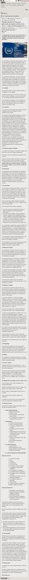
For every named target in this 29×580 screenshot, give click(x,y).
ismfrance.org (12, 18)
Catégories (23, 3)
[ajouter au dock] (24, 28)
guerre (14, 30)
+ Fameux (10, 5)
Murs (5, 13)
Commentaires (20, 5)
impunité (3, 29)
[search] (10, 0)
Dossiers (3, 5)
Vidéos (15, 5)
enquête (4, 31)
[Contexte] (21, 28)
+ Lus (6, 5)
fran (5, 92)
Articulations (14, 3)
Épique (19, 3)
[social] (17, 28)
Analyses (9, 3)
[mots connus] (23, 28)
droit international (9, 29)
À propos (3, 6)
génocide (5, 27)
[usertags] (19, 28)
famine (10, 30)
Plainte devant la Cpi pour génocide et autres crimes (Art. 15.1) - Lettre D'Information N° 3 (14, 24)
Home (2, 3)
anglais (13, 92)
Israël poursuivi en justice (11, 16)
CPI (4, 32)
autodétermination (10, 27)
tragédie (7, 30)
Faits (5, 3)
